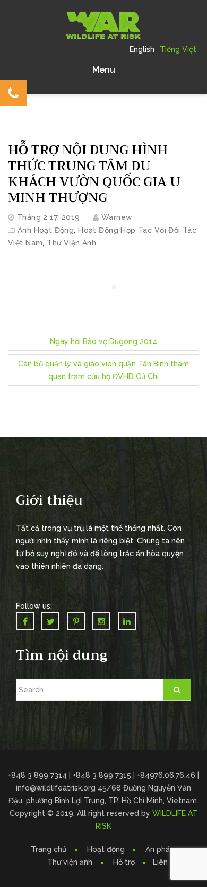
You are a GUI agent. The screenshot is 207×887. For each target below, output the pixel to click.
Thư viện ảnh (69, 862)
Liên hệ (165, 862)
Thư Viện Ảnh (71, 243)
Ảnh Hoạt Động (46, 230)
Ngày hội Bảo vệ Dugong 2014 (103, 341)
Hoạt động (106, 849)
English (142, 49)
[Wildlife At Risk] (103, 24)
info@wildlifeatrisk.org (57, 788)
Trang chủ (48, 849)
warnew (117, 217)
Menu (103, 70)
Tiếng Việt (178, 49)
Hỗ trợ (124, 862)
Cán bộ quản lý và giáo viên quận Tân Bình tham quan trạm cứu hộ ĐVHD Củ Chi (103, 370)
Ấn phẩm (161, 849)
